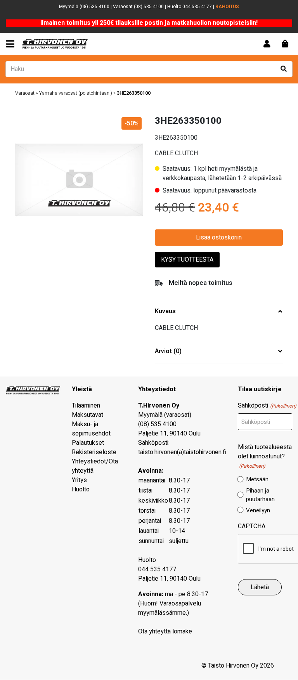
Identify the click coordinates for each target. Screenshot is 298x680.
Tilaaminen (86, 405)
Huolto (81, 489)
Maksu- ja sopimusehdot (91, 429)
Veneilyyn (258, 510)
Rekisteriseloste (94, 452)
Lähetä (260, 587)
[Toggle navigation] (12, 44)
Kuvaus (165, 311)
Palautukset (88, 443)
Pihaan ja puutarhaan (260, 495)
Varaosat (25, 93)
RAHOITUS (227, 6)
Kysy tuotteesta (187, 259)
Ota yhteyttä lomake (165, 631)
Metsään (257, 479)
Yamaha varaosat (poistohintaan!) (75, 93)
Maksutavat (87, 415)
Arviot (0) (168, 351)
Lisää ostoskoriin (219, 237)
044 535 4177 (157, 569)
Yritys (79, 480)
